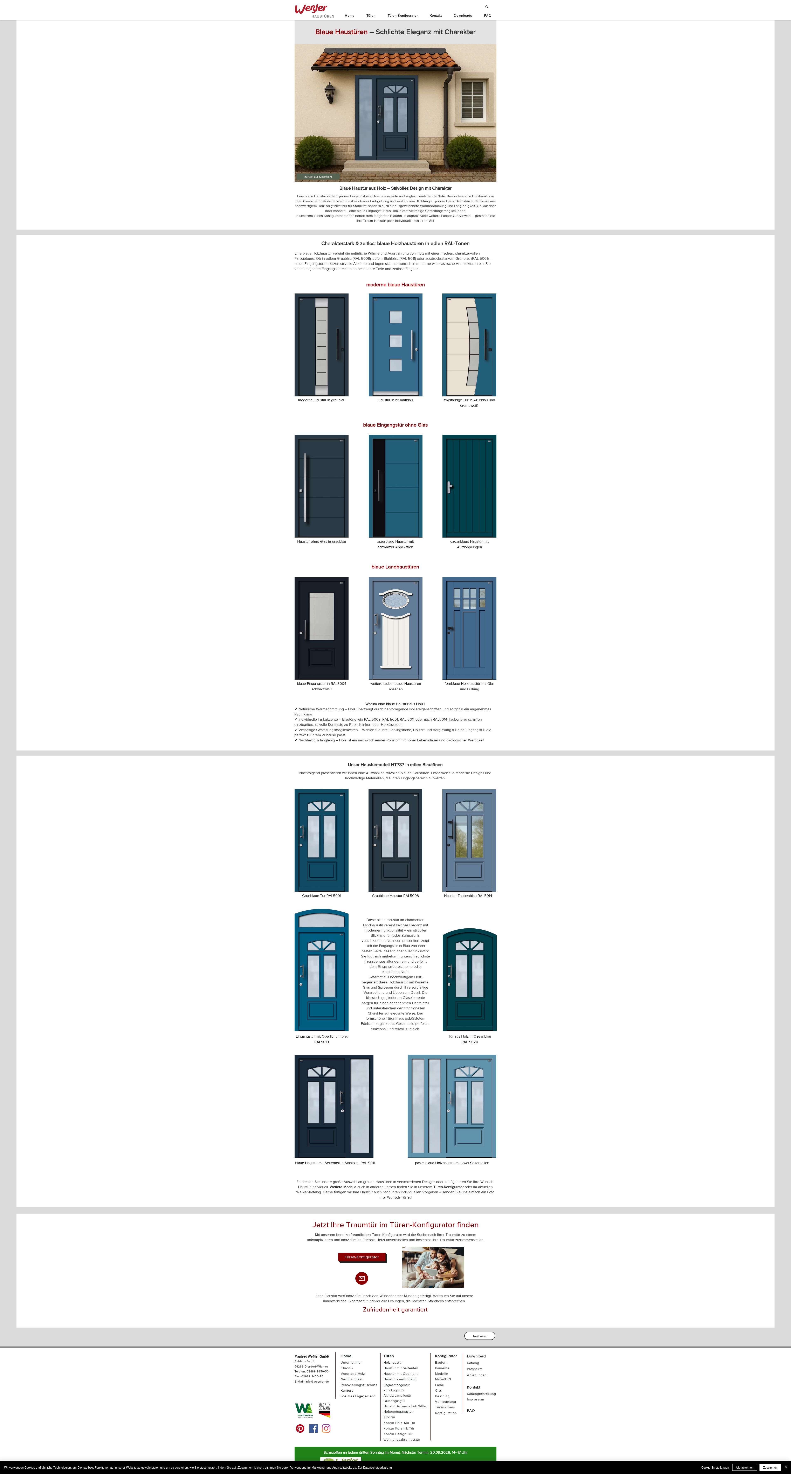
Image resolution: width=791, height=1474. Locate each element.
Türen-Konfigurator (448, 1187)
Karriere (347, 1390)
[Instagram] (326, 1428)
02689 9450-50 (318, 1371)
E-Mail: (299, 1381)
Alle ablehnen (745, 1467)
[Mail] (361, 1278)
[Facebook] (313, 1428)
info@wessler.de (317, 1381)
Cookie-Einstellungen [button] (715, 1467)
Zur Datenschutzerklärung (375, 1467)
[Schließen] (786, 1467)
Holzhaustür (393, 1362)
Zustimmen (770, 1467)
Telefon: (300, 1371)
